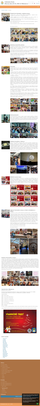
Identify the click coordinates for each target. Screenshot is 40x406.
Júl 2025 (4, 347)
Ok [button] (37, 403)
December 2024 (5, 353)
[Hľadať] (38, 1)
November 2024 (5, 354)
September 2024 (5, 355)
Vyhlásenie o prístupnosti (6, 367)
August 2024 (5, 356)
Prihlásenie (37, 3)
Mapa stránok (4, 373)
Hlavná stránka (4, 10)
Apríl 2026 (4, 341)
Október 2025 (5, 346)
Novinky (9, 10)
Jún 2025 (4, 348)
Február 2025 (5, 351)
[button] (32, 3)
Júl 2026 (4, 339)
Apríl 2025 (4, 350)
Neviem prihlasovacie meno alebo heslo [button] (20, 398)
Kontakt (3, 376)
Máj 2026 (4, 340)
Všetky (4, 357)
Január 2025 (5, 352)
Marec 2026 (4, 342)
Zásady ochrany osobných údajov (7, 370)
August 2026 (5, 338)
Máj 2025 (4, 349)
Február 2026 (5, 343)
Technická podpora (5, 366)
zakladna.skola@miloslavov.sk (6, 383)
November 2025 (5, 345)
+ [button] (29, 3)
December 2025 (5, 344)
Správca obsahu (4, 364)
